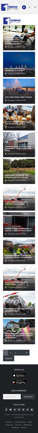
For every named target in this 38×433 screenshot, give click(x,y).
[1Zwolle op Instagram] (19, 409)
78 (26, 353)
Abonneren (28, 397)
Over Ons (18, 425)
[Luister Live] (24, 7)
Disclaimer (9, 422)
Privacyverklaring (20, 422)
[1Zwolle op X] (14, 409)
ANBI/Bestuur (28, 425)
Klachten (23, 427)
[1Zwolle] (9, 7)
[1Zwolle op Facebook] (6, 409)
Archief (30, 422)
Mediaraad (15, 427)
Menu (36, 13)
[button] (29, 7)
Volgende (8, 358)
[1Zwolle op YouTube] (27, 409)
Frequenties (9, 425)
